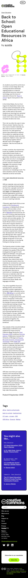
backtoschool (17, 413)
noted (20, 568)
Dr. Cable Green (10, 450)
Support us (4, 518)
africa (4, 410)
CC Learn (5, 416)
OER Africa (6, 419)
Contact (4, 523)
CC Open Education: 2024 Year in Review (13, 446)
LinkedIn (12, 545)
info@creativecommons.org (9, 541)
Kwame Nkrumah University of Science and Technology (13, 339)
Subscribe (14, 560)
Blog (2, 516)
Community (7, 474)
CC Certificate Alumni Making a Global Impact (12, 463)
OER (16, 416)
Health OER (17, 341)
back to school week (13, 410)
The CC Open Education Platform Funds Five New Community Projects (12, 479)
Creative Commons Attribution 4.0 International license (16, 571)
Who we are (5, 511)
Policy (13, 460)
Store (3, 521)
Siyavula (9, 212)
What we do (5, 513)
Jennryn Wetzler (11, 484)
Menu (22, 2)
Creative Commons (7, 6)
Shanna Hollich (13, 452)
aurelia (8, 45)
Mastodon (8, 545)
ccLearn (11, 416)
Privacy (3, 526)
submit (24, 507)
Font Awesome (10, 573)
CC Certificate (8, 458)
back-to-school (7, 413)
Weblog (18, 419)
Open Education (6, 12)
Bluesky (4, 545)
